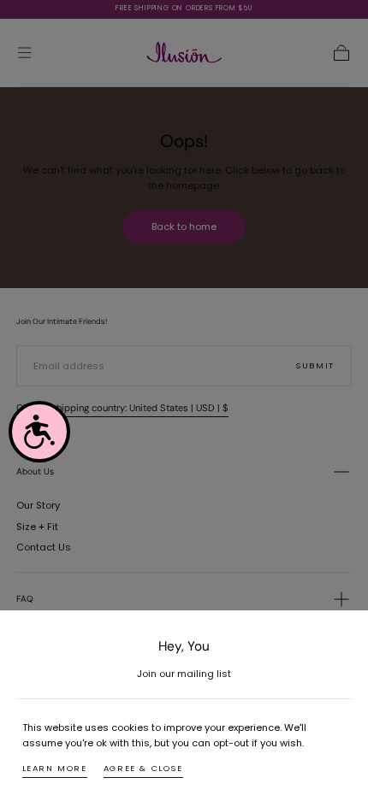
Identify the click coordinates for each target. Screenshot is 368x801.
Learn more (54, 768)
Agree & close (143, 768)
